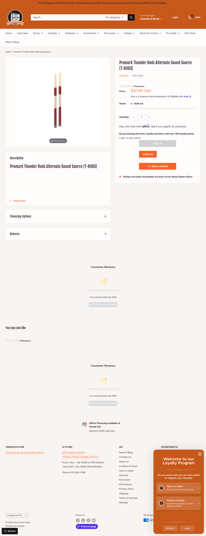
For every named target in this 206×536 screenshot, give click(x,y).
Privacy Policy (126, 488)
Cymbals (52, 33)
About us (124, 461)
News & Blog (12, 42)
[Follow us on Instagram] (88, 520)
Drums (36, 33)
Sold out (157, 143)
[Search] (131, 17)
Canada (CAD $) (14, 515)
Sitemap (123, 502)
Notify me (148, 154)
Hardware (70, 33)
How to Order (126, 470)
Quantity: (124, 117)
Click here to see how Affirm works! (25, 452)
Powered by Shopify (15, 526)
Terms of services (128, 498)
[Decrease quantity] (134, 117)
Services (123, 475)
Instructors (124, 479)
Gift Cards (189, 33)
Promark (124, 75)
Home (9, 33)
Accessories (89, 33)
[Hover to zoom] (58, 101)
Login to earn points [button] (130, 137)
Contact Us (125, 457)
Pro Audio (171, 33)
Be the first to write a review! (103, 304)
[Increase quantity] (149, 117)
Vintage (128, 33)
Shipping (123, 493)
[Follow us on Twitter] (83, 520)
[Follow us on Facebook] (78, 520)
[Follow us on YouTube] (94, 520)
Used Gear (22, 33)
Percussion (110, 33)
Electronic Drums (149, 33)
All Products (125, 484)
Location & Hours (128, 466)
